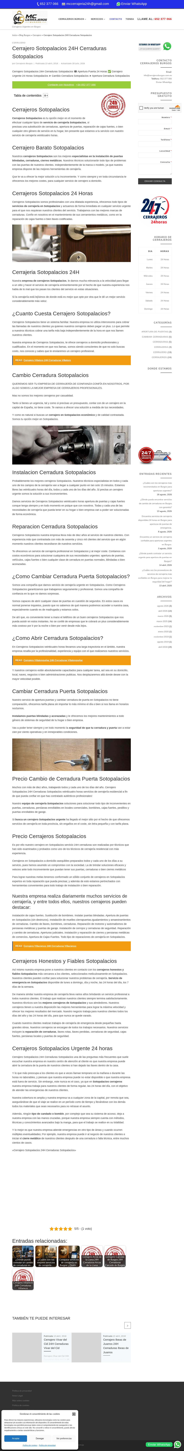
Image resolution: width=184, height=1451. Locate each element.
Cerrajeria (161, 347)
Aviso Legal (17, 1396)
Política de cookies (30, 1445)
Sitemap (80, 1445)
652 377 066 (166, 79)
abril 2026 (162, 611)
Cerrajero (37, 35)
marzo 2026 (163, 616)
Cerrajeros (159, 357)
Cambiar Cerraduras (155, 337)
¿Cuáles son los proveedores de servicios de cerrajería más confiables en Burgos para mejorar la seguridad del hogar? (155, 576)
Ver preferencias (64, 1438)
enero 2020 (163, 631)
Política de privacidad (47, 1445)
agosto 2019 (163, 642)
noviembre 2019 (161, 637)
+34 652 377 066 (86, 84)
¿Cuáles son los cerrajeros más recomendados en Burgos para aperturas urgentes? (157, 487)
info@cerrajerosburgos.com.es (158, 75)
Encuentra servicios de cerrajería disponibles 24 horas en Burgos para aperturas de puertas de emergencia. (155, 522)
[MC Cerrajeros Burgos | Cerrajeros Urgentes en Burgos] (29, 17)
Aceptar (15, 1438)
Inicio (14, 35)
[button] (73, 1414)
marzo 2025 (162, 621)
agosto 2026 (163, 606)
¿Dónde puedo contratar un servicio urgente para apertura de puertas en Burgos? (155, 557)
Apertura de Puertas (155, 331)
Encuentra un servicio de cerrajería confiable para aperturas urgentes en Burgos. (156, 541)
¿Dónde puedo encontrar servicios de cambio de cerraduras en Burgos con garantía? (155, 503)
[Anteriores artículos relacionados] (120, 1325)
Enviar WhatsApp (164, 82)
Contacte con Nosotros (61, 84)
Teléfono (166, 140)
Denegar (40, 1438)
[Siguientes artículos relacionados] (127, 1325)
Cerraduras (160, 342)
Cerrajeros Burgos (24, 64)
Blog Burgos (24, 35)
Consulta (166, 162)
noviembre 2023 (161, 626)
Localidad (166, 151)
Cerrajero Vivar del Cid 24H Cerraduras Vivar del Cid (56, 1344)
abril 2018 (162, 647)
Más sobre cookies (20, 1401)
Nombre (167, 117)
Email (168, 129)
